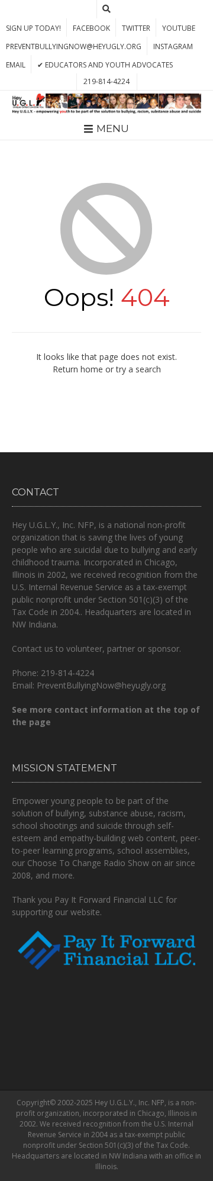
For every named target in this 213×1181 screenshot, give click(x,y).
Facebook (91, 28)
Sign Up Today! (33, 28)
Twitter (136, 28)
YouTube (178, 28)
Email (15, 65)
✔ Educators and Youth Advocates (105, 65)
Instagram (173, 46)
